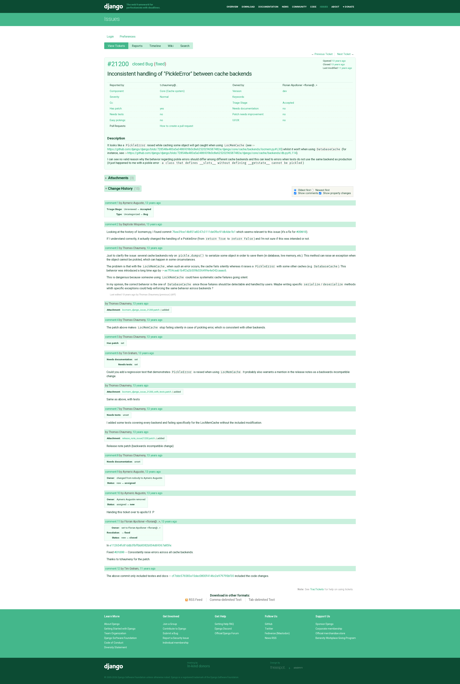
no (284, 108)
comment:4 (111, 320)
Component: (117, 91)
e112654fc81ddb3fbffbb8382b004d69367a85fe (140, 545)
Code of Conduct (113, 642)
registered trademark (193, 677)
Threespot (278, 668)
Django (113, 7)
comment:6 (111, 353)
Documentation (268, 6)
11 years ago (345, 67)
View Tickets (116, 46)
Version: (237, 91)
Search (185, 46)
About (335, 6)
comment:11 (112, 521)
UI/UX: (236, 120)
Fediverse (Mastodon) (277, 633)
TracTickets (317, 589)
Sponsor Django (325, 624)
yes (162, 108)
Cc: (111, 102)
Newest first (323, 190)
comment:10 (112, 493)
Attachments (121, 178)
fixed (160, 63)
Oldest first (304, 190)
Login (110, 36)
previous (164, 294)
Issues (324, 6)
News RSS (271, 638)
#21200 (118, 64)
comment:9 (111, 471)
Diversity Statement (115, 647)
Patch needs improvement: (248, 114)
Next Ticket (344, 54)
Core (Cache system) (172, 91)
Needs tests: (117, 114)
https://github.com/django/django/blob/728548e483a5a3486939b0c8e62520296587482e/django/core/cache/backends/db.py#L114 (211, 153)
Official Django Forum (227, 633)
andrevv (302, 668)
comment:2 (111, 224)
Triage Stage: (240, 102)
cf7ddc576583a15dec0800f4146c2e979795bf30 (203, 576)
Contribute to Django (174, 628)
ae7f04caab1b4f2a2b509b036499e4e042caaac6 (195, 270)
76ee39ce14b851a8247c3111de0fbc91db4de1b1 (204, 232)
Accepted (288, 102)
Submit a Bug (170, 633)
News (285, 6)
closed (138, 63)
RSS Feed (195, 600)
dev (285, 91)
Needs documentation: (246, 108)
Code (313, 6)
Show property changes (337, 193)
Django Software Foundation (120, 638)
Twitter (269, 628)
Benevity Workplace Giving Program (336, 638)
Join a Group (170, 624)
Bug (149, 63)
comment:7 (111, 409)
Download (248, 6)
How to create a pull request (176, 126)
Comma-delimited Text (226, 600)
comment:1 (111, 203)
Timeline (155, 46)
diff (173, 294)
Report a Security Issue (176, 638)
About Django (112, 624)
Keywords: (239, 96)
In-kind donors (198, 666)
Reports (137, 46)
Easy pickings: (118, 120)
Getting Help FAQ (224, 624)
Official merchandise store (330, 633)
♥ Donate (348, 6)
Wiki (171, 46)
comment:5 (111, 336)
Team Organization (115, 633)
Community (299, 6)
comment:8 (111, 455)
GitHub (268, 624)
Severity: (115, 96)
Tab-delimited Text (262, 600)
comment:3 (111, 248)
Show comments (308, 193)
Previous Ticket (324, 54)
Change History (124, 188)
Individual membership (175, 642)
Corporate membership (329, 628)
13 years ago (339, 60)
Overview (232, 6)
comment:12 (112, 568)
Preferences (127, 36)
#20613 (301, 232)
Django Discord (223, 628)
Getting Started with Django (119, 628)
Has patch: (116, 108)
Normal (164, 96)
